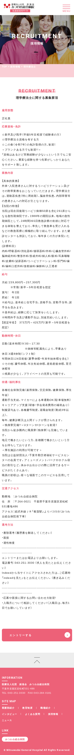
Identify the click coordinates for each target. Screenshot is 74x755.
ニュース (7, 720)
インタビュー (9, 714)
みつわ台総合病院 (15, 739)
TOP (4, 66)
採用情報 (15, 66)
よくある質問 (32, 714)
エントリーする (20, 635)
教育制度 (27, 707)
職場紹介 (45, 707)
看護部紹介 (8, 707)
